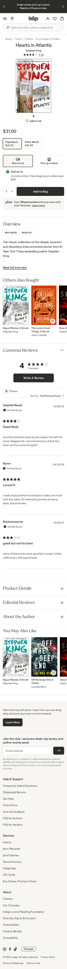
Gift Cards (9, 874)
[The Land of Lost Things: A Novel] (44, 305)
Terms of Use (33, 963)
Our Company (11, 905)
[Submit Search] (7, 27)
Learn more (38, 205)
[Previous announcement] (4, 6)
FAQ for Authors (12, 818)
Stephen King (33, 50)
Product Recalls (12, 931)
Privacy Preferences (13, 963)
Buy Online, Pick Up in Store (19, 881)
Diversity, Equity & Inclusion (19, 918)
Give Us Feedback (13, 811)
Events (7, 842)
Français (29, 949)
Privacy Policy (48, 957)
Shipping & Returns (14, 792)
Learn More (13, 722)
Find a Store (10, 805)
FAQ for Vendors (13, 824)
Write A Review (33, 378)
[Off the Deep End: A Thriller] (44, 657)
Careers (8, 898)
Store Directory (12, 861)
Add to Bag (40, 191)
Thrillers (28, 39)
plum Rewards (11, 848)
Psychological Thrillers (47, 39)
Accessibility (10, 937)
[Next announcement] (63, 6)
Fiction (18, 39)
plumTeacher (11, 855)
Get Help (8, 798)
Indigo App (9, 868)
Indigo (14, 957)
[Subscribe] (58, 751)
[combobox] (36, 28)
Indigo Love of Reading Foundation (23, 911)
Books (8, 39)
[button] (5, 18)
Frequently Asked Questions (20, 785)
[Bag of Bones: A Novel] (16, 305)
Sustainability (11, 924)
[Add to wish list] (25, 321)
